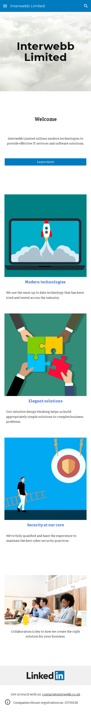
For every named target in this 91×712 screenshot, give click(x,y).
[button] (5, 6)
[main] (45, 51)
